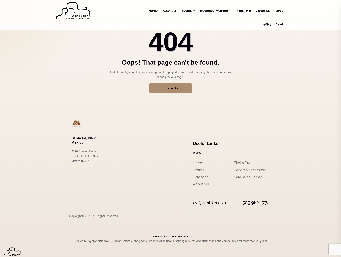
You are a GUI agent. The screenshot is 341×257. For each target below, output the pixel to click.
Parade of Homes (248, 177)
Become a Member (214, 10)
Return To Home (171, 88)
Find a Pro (244, 10)
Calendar (170, 10)
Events (187, 10)
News (279, 10)
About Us (263, 10)
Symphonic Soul (99, 241)
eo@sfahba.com (210, 202)
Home (153, 10)
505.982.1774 (256, 202)
